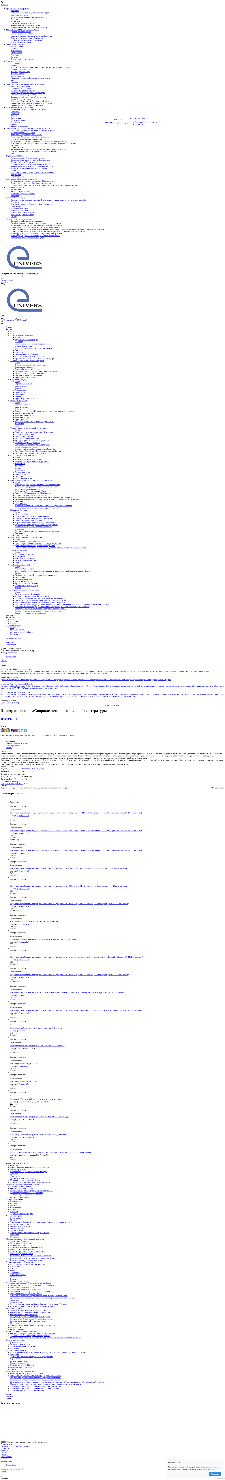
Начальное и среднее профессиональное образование (66, 680)
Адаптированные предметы (162, 686)
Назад (12, 331)
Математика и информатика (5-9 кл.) (135, 694)
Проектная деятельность (183, 686)
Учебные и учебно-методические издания (31, 365)
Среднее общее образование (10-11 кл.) (78, 686)
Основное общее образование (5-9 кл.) (47, 686)
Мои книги (5, 282)
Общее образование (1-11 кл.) (33, 680)
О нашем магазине (17, 630)
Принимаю (215, 1474)
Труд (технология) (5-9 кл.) (39, 696)
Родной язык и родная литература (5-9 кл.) (47, 694)
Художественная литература (26, 340)
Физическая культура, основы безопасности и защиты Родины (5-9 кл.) (78, 696)
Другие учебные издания (161, 680)
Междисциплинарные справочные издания (43, 688)
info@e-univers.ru (10, 653)
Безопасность (6, 1457)
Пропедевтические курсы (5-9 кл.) (121, 696)
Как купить (14, 621)
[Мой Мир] (9, 730)
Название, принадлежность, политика (16, 1446)
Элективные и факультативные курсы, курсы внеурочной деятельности (122, 686)
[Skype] (22, 730)
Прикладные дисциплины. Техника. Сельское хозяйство (37, 485)
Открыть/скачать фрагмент (12, 784)
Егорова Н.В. (24, 816)
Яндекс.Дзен (11, 657)
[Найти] (2, 278)
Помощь (4, 1459)
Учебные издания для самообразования (135, 680)
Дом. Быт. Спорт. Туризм (25, 569)
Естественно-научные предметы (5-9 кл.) (166, 694)
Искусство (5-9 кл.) (21, 696)
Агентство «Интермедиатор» (33, 769)
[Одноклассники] (5, 730)
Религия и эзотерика (23, 405)
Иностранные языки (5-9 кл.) (75, 694)
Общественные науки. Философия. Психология (34, 432)
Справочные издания (23, 384)
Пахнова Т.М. (24, 1031)
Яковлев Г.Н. (9, 718)
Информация (6, 1450)
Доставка (4, 1455)
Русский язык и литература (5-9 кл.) (15, 694)
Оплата (4, 1452)
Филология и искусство (24, 554)
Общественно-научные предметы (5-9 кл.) (103, 694)
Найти (4, 1471)
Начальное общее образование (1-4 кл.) (16, 686)
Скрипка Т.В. (24, 1102)
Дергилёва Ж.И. (25, 924)
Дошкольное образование (11, 680)
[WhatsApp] (18, 730)
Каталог (13, 333)
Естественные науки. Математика (28, 459)
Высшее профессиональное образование (103, 680)
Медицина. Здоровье (23, 514)
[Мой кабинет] (2, 323)
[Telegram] (25, 730)
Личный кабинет (8, 280)
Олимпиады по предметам (203, 686)
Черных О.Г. (24, 1066)
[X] (12, 730)
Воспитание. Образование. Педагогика (30, 541)
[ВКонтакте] (2, 730)
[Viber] (15, 730)
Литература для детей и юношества (29, 594)
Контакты (5, 1448)
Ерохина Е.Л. (24, 942)
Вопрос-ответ (6, 1461)
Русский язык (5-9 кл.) (10, 703)
